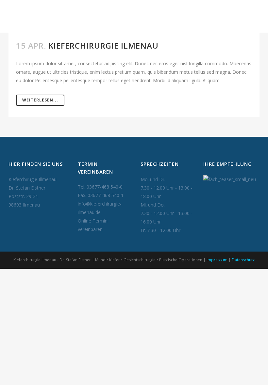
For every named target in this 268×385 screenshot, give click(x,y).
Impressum (217, 260)
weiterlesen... (40, 100)
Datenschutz (243, 260)
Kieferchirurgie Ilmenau (103, 45)
